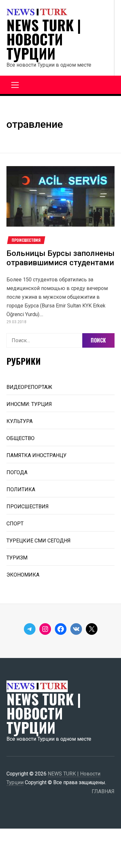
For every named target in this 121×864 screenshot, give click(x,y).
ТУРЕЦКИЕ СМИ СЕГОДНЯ (38, 541)
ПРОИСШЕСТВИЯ (26, 240)
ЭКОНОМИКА (22, 575)
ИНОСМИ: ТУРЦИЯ (29, 404)
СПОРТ (15, 524)
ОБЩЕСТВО (20, 438)
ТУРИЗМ (16, 558)
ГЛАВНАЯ (103, 791)
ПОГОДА (16, 472)
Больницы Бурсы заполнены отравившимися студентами (60, 258)
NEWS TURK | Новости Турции (43, 39)
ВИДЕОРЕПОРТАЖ (29, 387)
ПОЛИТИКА (20, 489)
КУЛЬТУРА (19, 421)
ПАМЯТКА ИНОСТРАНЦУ (36, 455)
